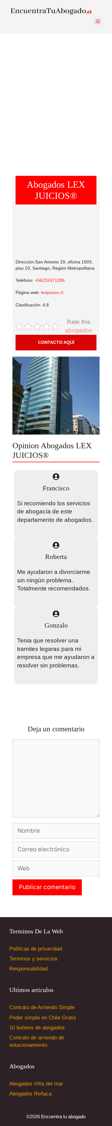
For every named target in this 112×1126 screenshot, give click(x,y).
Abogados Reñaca (30, 1094)
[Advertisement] (56, 99)
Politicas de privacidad (35, 949)
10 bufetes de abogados (37, 1028)
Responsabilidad (28, 969)
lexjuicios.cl (52, 292)
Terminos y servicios (33, 959)
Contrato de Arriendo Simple (42, 1007)
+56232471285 (50, 280)
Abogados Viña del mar (36, 1084)
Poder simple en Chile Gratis (42, 1018)
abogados (78, 330)
